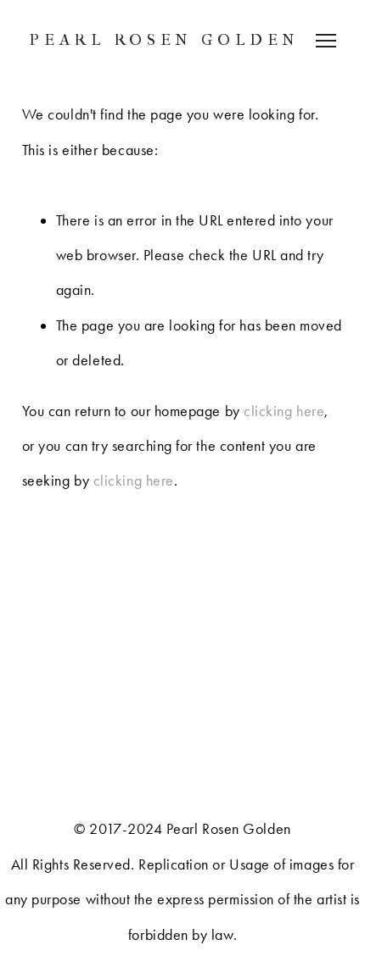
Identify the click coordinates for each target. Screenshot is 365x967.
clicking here (284, 411)
